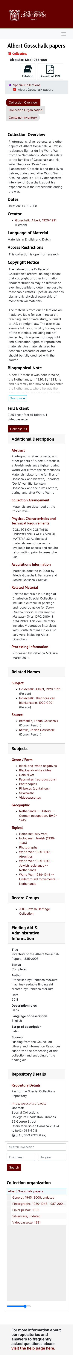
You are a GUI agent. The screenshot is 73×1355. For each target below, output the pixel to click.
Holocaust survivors (33, 834)
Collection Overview (23, 102)
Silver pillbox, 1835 (25, 1210)
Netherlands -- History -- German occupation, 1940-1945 (38, 815)
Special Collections (26, 85)
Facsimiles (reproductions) (38, 779)
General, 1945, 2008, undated (33, 1197)
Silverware (26, 793)
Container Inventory (23, 117)
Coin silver (26, 775)
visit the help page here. (33, 1348)
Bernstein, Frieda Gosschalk (38, 721)
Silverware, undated (26, 1216)
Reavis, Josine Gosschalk (37, 730)
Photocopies (28, 784)
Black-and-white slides (35, 770)
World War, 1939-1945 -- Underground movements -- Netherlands (39, 879)
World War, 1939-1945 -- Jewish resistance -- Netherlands (36, 865)
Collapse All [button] (18, 429)
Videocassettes (30, 797)
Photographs (28, 847)
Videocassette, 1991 (26, 1222)
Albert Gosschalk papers (25, 1191)
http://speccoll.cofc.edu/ (29, 1103)
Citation (27, 76)
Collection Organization (25, 110)
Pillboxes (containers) (34, 788)
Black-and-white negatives (38, 766)
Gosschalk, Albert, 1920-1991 (36, 220)
